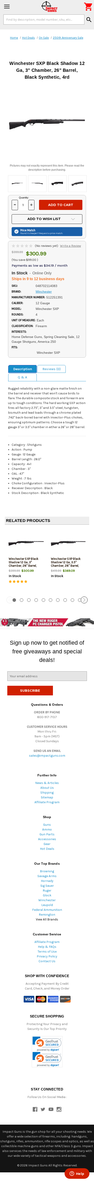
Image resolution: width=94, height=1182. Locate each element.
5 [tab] (43, 600)
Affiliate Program (47, 802)
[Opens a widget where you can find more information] (76, 1174)
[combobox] (43, 19)
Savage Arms (47, 876)
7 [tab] (58, 600)
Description (22, 369)
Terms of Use (47, 951)
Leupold (47, 905)
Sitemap (47, 797)
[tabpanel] (26, 561)
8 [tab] (65, 600)
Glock (47, 895)
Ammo (47, 829)
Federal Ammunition (47, 910)
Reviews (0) (51, 369)
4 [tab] (36, 600)
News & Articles (47, 783)
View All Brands (47, 919)
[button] (47, 1044)
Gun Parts (47, 834)
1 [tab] (14, 600)
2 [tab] (21, 600)
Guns (47, 825)
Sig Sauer (47, 886)
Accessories (47, 839)
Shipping (47, 793)
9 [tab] (72, 600)
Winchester (47, 900)
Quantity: (24, 197)
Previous (9, 600)
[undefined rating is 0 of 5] (22, 246)
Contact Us (47, 961)
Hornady (47, 881)
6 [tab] (50, 600)
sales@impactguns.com (47, 756)
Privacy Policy (47, 956)
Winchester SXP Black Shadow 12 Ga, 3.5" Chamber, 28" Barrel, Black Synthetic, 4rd (66, 564)
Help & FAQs (47, 947)
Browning (47, 871)
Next (84, 600)
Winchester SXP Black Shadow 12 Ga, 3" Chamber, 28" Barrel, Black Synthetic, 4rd (24, 564)
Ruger (47, 890)
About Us (47, 788)
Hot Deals (47, 849)
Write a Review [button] (70, 246)
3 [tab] (29, 600)
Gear (47, 844)
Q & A (22, 377)
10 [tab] (79, 600)
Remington (47, 915)
